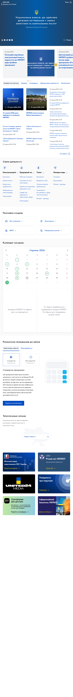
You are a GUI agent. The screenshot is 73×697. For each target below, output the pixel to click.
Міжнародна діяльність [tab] (49, 83)
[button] (56, 65)
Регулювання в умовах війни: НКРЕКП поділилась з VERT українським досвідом (58, 94)
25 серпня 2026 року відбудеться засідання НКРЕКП (59, 104)
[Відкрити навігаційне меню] (71, 2)
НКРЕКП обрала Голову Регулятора (34, 140)
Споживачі (56, 177)
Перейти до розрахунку (13, 403)
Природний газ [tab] (26, 348)
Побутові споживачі (26, 177)
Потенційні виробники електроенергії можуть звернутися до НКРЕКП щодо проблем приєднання (15, 60)
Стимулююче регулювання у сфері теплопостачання (43, 193)
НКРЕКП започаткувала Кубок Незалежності (35, 114)
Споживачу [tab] (33, 83)
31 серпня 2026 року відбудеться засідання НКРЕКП (11, 115)
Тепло (39, 172)
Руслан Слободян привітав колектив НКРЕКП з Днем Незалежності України (12, 129)
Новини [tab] (24, 83)
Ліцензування (7, 196)
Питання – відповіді (42, 198)
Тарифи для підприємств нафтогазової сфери (26, 195)
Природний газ (26, 172)
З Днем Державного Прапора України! (13, 140)
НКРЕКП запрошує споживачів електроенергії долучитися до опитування (58, 135)
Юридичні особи (41, 180)
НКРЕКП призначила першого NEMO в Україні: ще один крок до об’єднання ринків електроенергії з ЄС (60, 125)
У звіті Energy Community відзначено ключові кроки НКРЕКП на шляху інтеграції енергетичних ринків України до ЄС (59, 146)
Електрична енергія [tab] (11, 348)
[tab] (11, 359)
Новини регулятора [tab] (11, 83)
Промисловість (8, 180)
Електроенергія (9, 172)
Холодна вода (59, 172)
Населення (6, 177)
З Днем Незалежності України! (33, 128)
